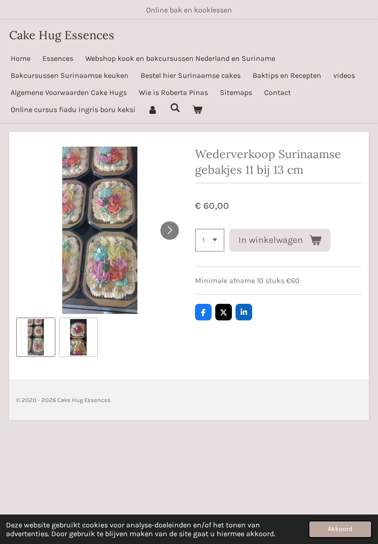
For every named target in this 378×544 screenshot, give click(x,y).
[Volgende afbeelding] (169, 230)
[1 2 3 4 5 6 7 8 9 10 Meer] (209, 240)
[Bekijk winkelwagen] (197, 109)
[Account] (153, 109)
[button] (35, 337)
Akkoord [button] (340, 529)
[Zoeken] (175, 107)
